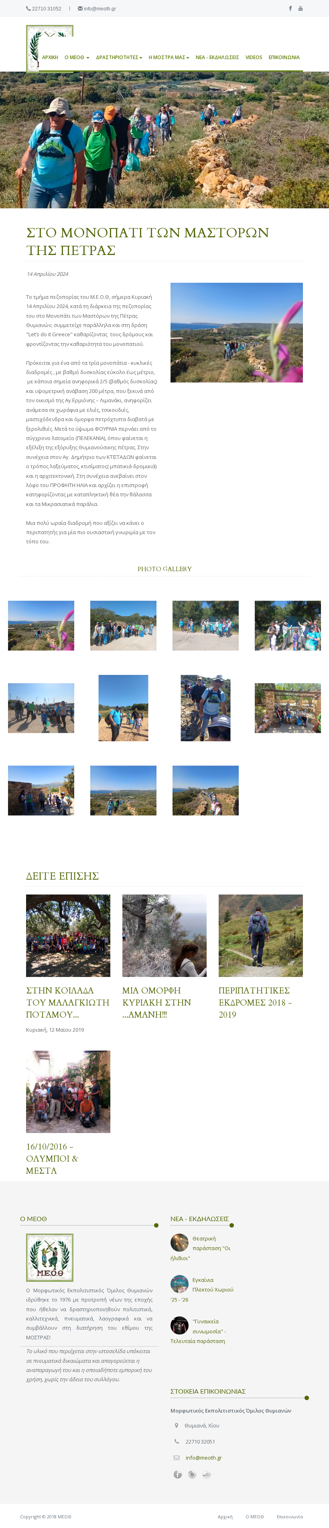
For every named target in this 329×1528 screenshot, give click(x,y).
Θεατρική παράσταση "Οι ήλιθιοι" (200, 1248)
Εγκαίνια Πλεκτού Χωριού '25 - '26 (202, 1289)
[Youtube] (298, 9)
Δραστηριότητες (117, 57)
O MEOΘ (75, 57)
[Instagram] (192, 1475)
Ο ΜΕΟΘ (255, 1517)
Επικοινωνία (284, 57)
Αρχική (50, 57)
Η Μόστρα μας (167, 57)
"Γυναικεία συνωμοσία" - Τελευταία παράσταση (198, 1331)
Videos (254, 57)
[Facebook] (288, 9)
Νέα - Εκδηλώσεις (217, 57)
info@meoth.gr (100, 9)
